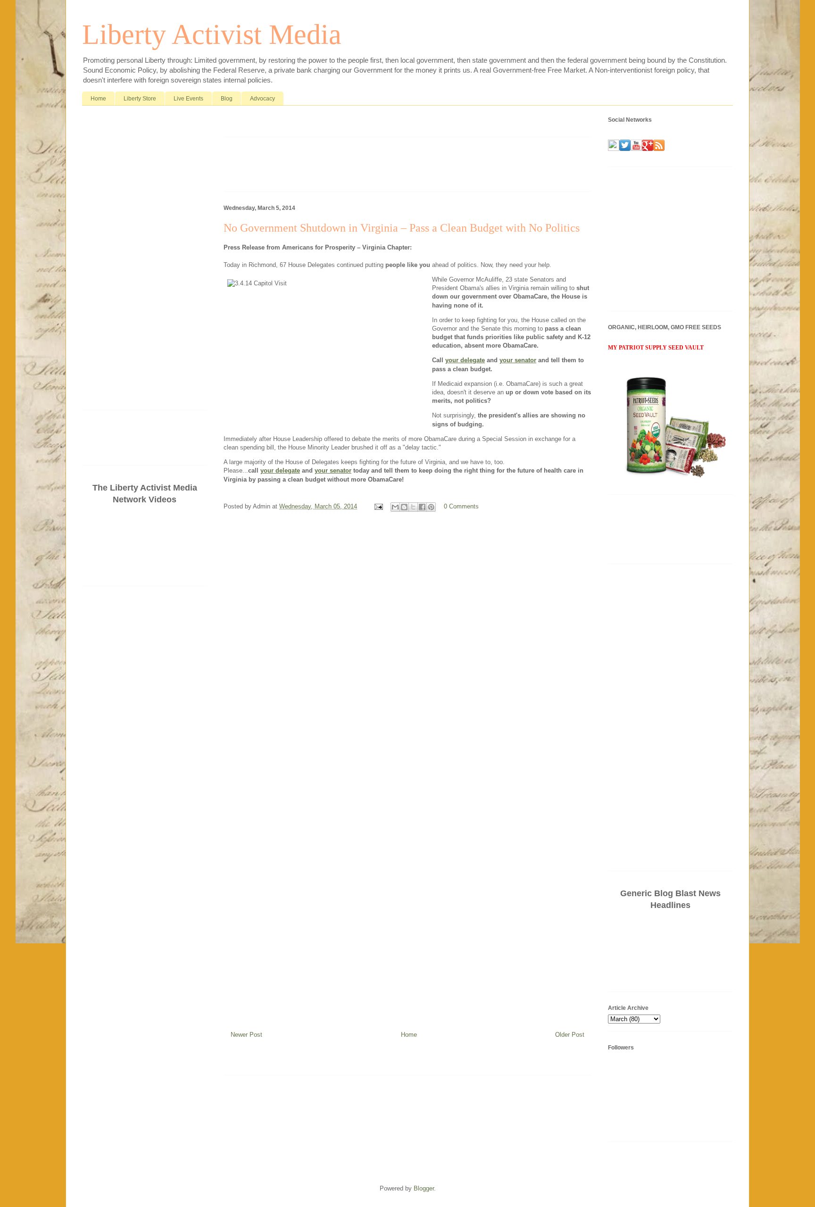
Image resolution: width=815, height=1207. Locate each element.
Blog (227, 98)
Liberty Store (140, 98)
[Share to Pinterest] (431, 507)
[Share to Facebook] (422, 507)
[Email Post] (378, 506)
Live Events (188, 98)
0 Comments (461, 506)
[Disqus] (407, 645)
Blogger (424, 1188)
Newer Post (246, 1034)
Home (98, 98)
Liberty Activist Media (211, 34)
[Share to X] (413, 507)
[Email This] (395, 507)
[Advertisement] (334, 123)
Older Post (569, 1034)
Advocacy (262, 98)
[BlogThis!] (404, 507)
